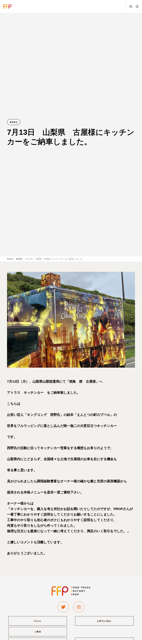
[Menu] (136, 6)
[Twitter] (63, 606)
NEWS (14, 122)
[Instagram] (78, 606)
